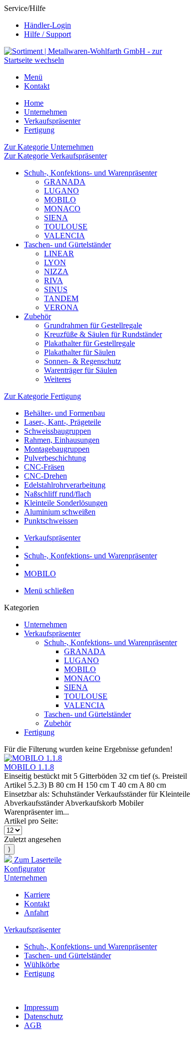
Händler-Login (47, 25)
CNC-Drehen (45, 476)
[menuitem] (107, 25)
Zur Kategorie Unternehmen (49, 147)
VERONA (61, 307)
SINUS (56, 289)
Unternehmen (45, 624)
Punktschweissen (51, 521)
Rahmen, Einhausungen (62, 440)
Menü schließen (49, 590)
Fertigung (39, 732)
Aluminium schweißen (60, 512)
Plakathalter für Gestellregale (89, 343)
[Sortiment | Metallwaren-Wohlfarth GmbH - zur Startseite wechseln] (97, 60)
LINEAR (59, 253)
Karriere (37, 894)
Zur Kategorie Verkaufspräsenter (55, 156)
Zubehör (37, 316)
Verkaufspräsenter (52, 633)
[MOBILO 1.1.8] (33, 758)
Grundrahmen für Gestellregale (93, 325)
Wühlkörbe (42, 964)
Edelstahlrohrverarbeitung (65, 485)
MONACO (62, 208)
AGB (33, 1025)
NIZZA (56, 271)
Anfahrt (36, 912)
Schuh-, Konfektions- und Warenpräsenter (90, 173)
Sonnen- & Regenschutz (82, 361)
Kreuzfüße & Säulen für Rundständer (103, 334)
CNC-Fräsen (44, 467)
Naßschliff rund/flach (57, 494)
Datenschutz (43, 1016)
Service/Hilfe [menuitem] (37, 21)
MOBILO (60, 199)
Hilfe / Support (47, 34)
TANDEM (61, 298)
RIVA (53, 280)
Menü (33, 77)
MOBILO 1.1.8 (29, 767)
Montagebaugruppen (57, 449)
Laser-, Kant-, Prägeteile (62, 422)
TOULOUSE (66, 226)
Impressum (41, 1007)
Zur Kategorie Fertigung (42, 396)
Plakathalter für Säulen (80, 352)
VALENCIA (64, 235)
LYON (55, 262)
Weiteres (57, 379)
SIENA (56, 217)
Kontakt (37, 86)
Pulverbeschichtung (55, 458)
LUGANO (61, 190)
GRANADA (65, 181)
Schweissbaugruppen (57, 431)
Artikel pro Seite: (31, 821)
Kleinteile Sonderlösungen (66, 503)
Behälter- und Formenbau (64, 413)
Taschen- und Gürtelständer (67, 244)
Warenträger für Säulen (80, 370)
